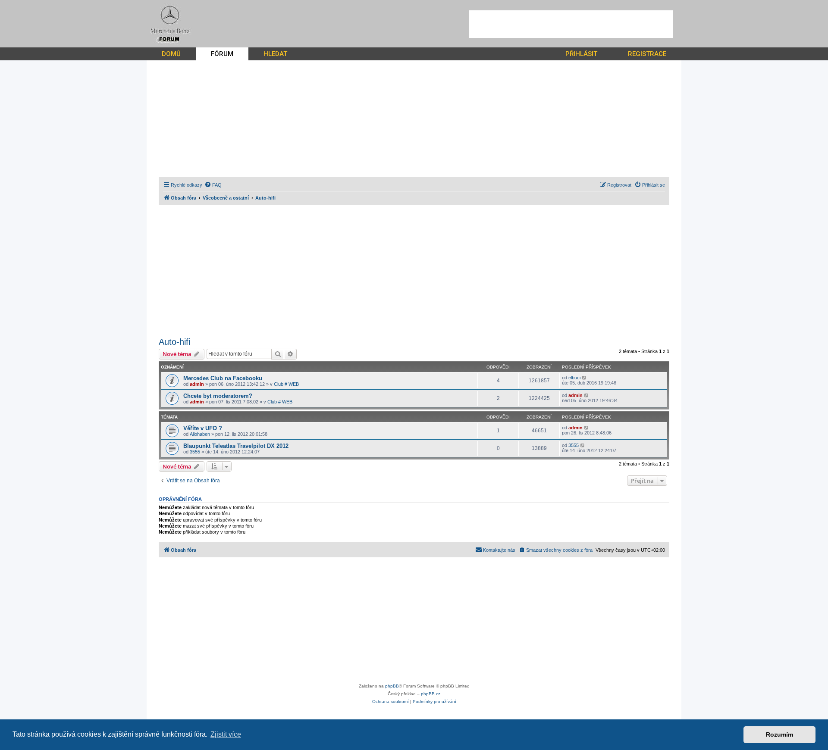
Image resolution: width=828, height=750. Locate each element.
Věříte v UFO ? (202, 428)
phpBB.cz (430, 693)
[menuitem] (213, 185)
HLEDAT (275, 54)
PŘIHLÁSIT (581, 54)
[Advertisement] (571, 24)
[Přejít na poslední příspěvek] (584, 377)
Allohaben (200, 434)
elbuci (574, 377)
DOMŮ (171, 54)
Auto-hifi (174, 342)
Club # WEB (286, 384)
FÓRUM (222, 54)
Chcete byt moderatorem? (217, 396)
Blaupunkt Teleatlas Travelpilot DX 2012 (236, 446)
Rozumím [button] (779, 734)
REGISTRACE (647, 54)
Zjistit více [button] (225, 734)
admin (197, 384)
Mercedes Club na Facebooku (222, 378)
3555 (195, 451)
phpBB (392, 686)
